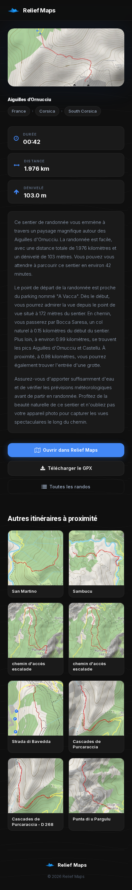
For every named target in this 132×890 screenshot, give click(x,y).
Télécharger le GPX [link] (70, 468)
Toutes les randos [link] (69, 486)
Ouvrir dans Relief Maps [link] (70, 450)
